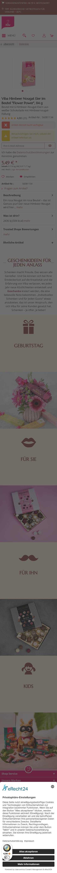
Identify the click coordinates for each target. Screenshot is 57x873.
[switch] (7, 857)
